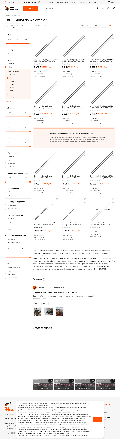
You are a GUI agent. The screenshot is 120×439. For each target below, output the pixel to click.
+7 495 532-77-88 (31, 2)
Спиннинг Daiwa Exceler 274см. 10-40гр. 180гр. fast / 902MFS (56, 292)
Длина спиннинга (15, 108)
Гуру (94, 2)
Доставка (60, 2)
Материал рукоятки (15, 215)
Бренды (11, 50)
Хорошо (97, 419)
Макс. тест (12, 138)
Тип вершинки (13, 188)
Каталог (32, 8)
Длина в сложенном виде (18, 173)
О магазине (51, 2)
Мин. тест (11, 123)
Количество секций (15, 249)
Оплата (67, 2)
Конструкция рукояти (16, 202)
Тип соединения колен (17, 235)
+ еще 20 (8, 101)
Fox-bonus (83, 2)
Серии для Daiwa (13, 71)
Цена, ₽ (11, 35)
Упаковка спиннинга (16, 264)
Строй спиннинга (14, 153)
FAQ (89, 2)
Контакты (74, 2)
